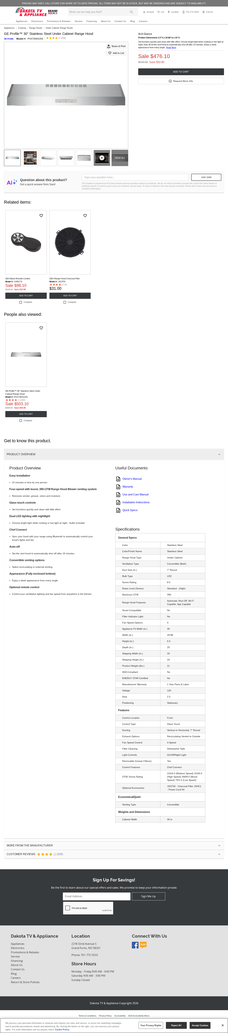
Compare (28, 302)
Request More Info (183, 81)
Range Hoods (35, 28)
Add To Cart (181, 71)
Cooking (22, 28)
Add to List (118, 53)
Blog (132, 21)
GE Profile (9, 39)
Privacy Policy (105, 1016)
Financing (91, 21)
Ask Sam (206, 177)
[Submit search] (131, 12)
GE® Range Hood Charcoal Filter (64, 278)
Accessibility (120, 1016)
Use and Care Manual (136, 494)
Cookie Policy (62, 1029)
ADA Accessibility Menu (138, 1016)
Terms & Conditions (87, 1016)
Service (78, 21)
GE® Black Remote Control (17, 278)
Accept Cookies (200, 1025)
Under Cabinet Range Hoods (59, 28)
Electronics (37, 21)
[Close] (222, 1025)
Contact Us (120, 21)
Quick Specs (130, 510)
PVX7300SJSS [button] (35, 38)
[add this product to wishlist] (41, 216)
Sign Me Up (148, 896)
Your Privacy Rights (150, 1025)
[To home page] (37, 12)
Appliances (21, 21)
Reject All (176, 1025)
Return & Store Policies (25, 982)
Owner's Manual (132, 478)
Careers (143, 21)
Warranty (128, 486)
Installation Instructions (136, 502)
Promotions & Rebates (59, 21)
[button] (144, 12)
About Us (105, 21)
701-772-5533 (89, 955)
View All (120, 158)
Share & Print (118, 46)
